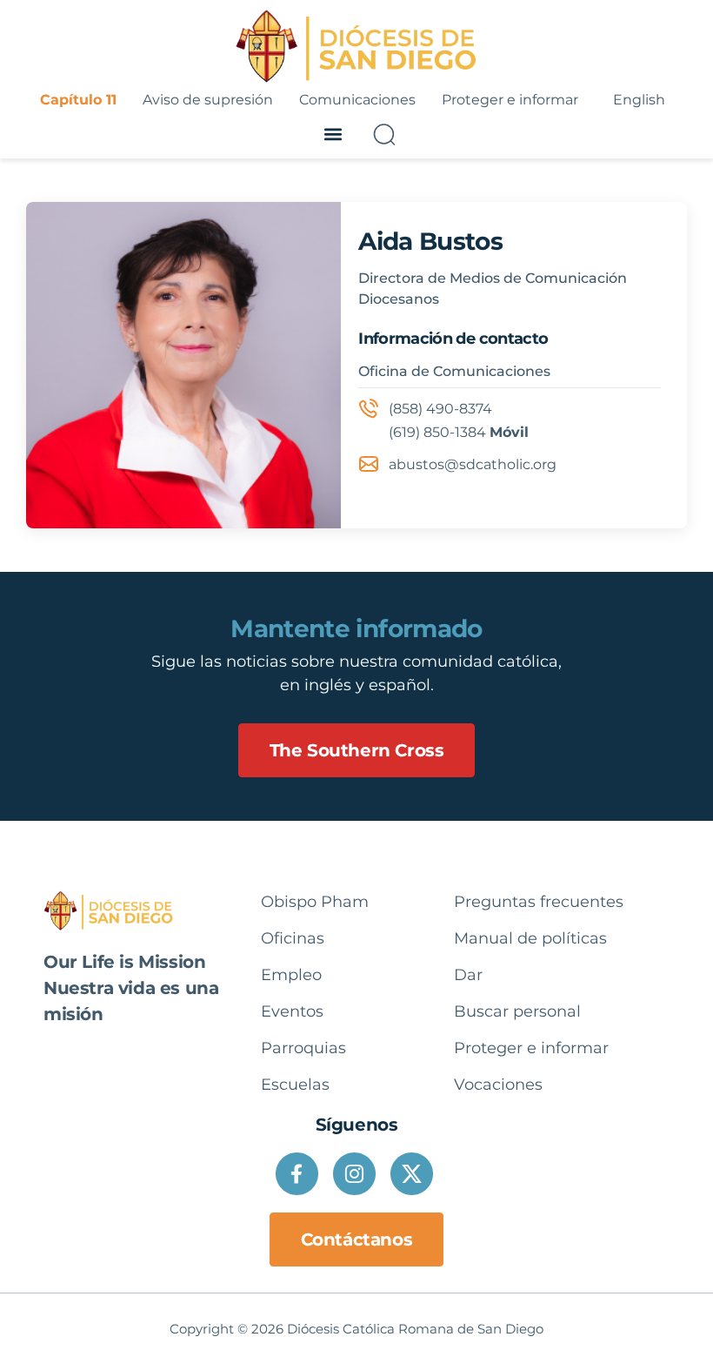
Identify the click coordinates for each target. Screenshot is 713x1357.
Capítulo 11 (78, 99)
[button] (332, 134)
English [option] (639, 99)
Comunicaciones (357, 99)
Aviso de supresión (208, 99)
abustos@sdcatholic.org (472, 464)
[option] (639, 100)
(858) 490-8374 (440, 408)
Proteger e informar (510, 99)
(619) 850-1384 (437, 432)
